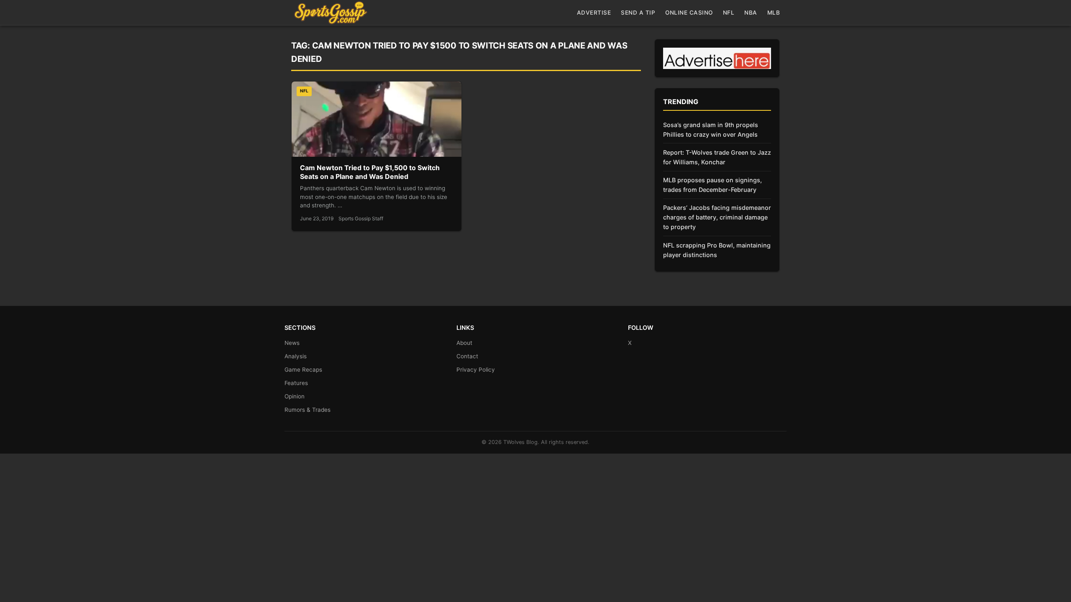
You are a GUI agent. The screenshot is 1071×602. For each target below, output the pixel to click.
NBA (750, 12)
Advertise (594, 12)
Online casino (689, 12)
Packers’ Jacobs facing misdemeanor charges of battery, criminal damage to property (717, 217)
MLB (773, 12)
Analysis (295, 356)
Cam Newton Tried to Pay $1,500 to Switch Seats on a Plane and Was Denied (370, 172)
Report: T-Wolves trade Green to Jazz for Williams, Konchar (717, 157)
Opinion (294, 396)
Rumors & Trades (307, 409)
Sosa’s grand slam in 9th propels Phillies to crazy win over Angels (710, 129)
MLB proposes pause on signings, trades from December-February (712, 184)
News (292, 342)
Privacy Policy (475, 369)
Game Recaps (303, 369)
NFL (729, 12)
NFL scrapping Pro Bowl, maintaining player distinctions (717, 250)
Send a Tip (638, 12)
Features (296, 383)
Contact (467, 356)
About (464, 342)
